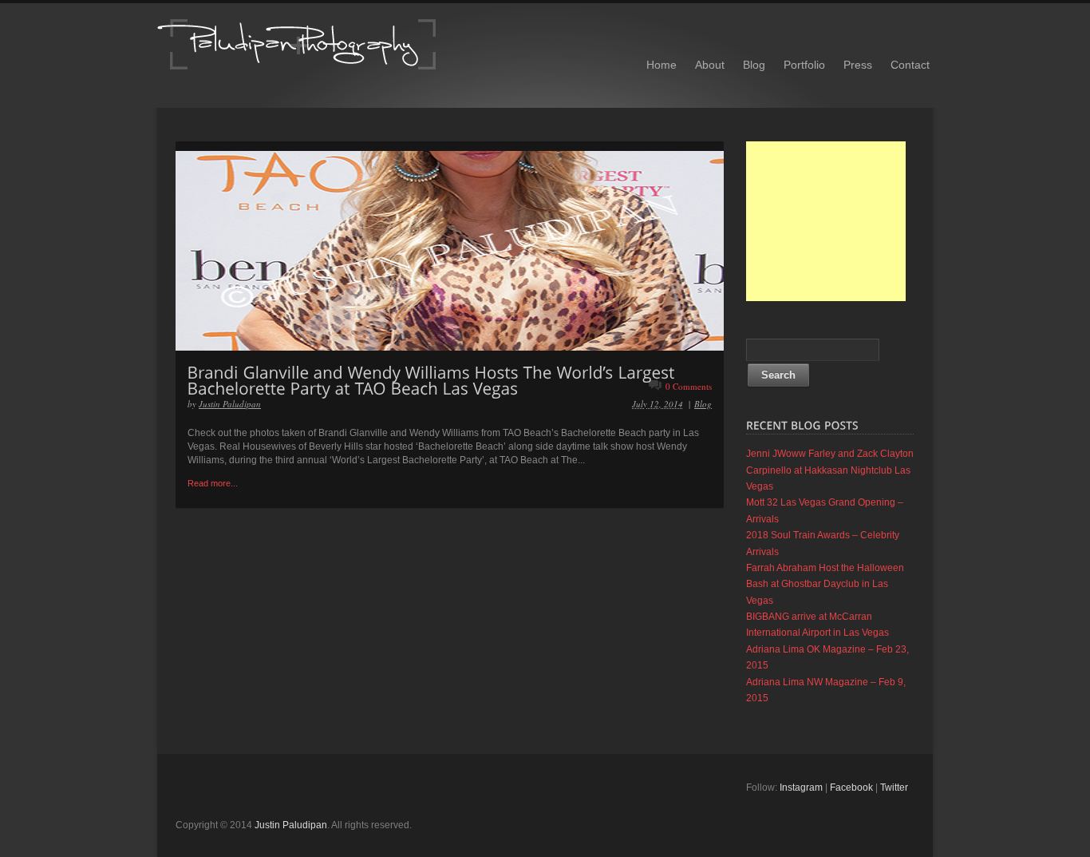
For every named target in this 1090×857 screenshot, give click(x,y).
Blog (754, 64)
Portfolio (804, 64)
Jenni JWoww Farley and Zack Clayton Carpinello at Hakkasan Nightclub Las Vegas (830, 470)
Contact (910, 64)
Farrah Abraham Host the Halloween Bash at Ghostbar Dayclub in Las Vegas (825, 584)
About (710, 64)
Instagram (801, 787)
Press (857, 64)
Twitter (894, 787)
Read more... (213, 483)
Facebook (851, 787)
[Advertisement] (826, 221)
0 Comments (688, 386)
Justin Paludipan (230, 404)
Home (661, 64)
